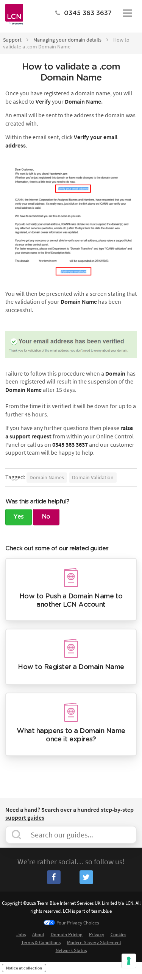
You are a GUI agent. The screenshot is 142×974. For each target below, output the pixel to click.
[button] (18, 517)
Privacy (96, 934)
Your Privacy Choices (78, 923)
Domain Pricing (67, 934)
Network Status (71, 950)
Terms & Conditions (41, 942)
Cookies (118, 934)
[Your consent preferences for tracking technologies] (129, 961)
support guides (24, 817)
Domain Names (47, 477)
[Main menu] (127, 13)
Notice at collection (24, 968)
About (38, 934)
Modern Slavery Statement (94, 942)
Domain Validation (93, 477)
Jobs (21, 934)
